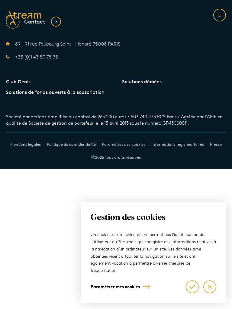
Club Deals (18, 81)
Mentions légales (25, 144)
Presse (216, 144)
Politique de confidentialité (71, 144)
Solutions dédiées (142, 81)
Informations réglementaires (177, 144)
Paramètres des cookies (123, 144)
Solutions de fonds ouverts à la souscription (55, 92)
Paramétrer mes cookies (115, 286)
